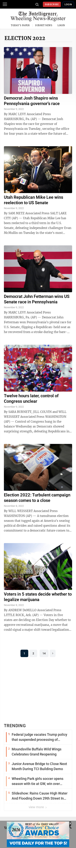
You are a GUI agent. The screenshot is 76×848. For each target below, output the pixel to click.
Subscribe (52, 4)
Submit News (43, 25)
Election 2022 (24, 38)
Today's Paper (20, 25)
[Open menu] (5, 4)
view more (37, 807)
